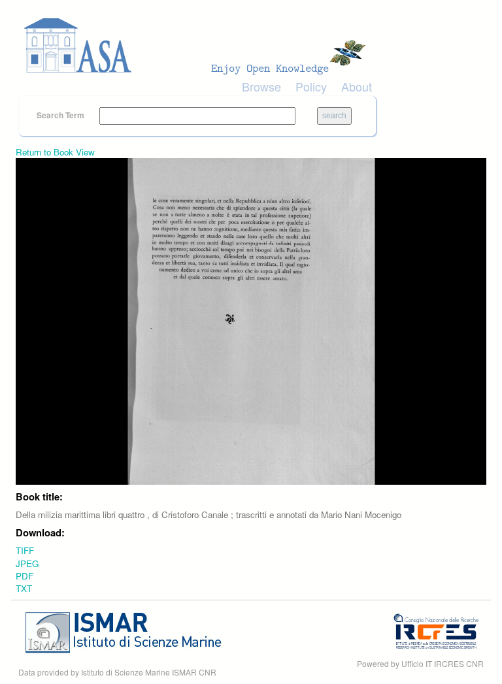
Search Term (61, 115)
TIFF (25, 550)
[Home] (198, 45)
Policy (311, 86)
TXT (24, 588)
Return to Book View (55, 152)
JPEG (27, 563)
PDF (24, 576)
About (356, 86)
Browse (261, 86)
